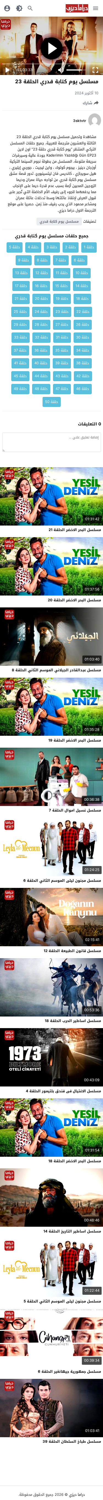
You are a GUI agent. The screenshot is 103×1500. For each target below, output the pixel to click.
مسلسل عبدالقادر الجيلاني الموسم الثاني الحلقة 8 (56, 670)
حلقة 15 (61, 285)
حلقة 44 (41, 376)
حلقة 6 (79, 260)
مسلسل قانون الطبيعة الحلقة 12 (72, 950)
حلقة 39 (61, 363)
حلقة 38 (82, 363)
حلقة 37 (20, 350)
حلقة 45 (20, 376)
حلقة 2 (70, 247)
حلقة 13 (21, 272)
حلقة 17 (21, 285)
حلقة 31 (62, 337)
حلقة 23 (62, 311)
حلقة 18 (82, 298)
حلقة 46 (82, 388)
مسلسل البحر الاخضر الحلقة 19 (74, 740)
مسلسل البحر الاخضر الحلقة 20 (74, 600)
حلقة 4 (33, 247)
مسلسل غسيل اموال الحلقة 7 (75, 810)
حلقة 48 (41, 388)
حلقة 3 (51, 247)
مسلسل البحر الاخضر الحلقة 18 (74, 1161)
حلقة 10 (82, 272)
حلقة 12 (41, 272)
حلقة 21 (21, 298)
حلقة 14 (82, 285)
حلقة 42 (83, 376)
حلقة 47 (61, 388)
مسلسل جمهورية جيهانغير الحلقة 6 (69, 1371)
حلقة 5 (14, 247)
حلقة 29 (20, 324)
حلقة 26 (82, 324)
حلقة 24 (41, 311)
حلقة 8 (42, 260)
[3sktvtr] (94, 126)
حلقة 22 (83, 311)
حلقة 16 (41, 285)
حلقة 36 (41, 350)
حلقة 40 (41, 363)
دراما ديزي (77, 1494)
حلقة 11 (62, 272)
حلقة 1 (89, 247)
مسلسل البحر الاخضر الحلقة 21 (75, 529)
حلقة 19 (62, 298)
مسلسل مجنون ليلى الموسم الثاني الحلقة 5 (62, 1301)
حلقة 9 (23, 260)
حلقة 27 (61, 324)
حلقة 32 (41, 337)
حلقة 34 (82, 350)
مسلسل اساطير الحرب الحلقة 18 (73, 1020)
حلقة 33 (20, 337)
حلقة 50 (51, 401)
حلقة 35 (61, 350)
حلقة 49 (20, 388)
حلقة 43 (62, 376)
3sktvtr (79, 121)
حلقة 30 (82, 337)
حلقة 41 (20, 363)
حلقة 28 (41, 324)
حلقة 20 (41, 298)
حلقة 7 (60, 260)
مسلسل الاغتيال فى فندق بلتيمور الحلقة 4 (63, 1091)
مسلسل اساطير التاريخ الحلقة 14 (72, 1231)
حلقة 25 (20, 311)
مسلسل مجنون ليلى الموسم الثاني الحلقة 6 (62, 880)
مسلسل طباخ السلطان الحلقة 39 (72, 1441)
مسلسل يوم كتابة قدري (59, 222)
